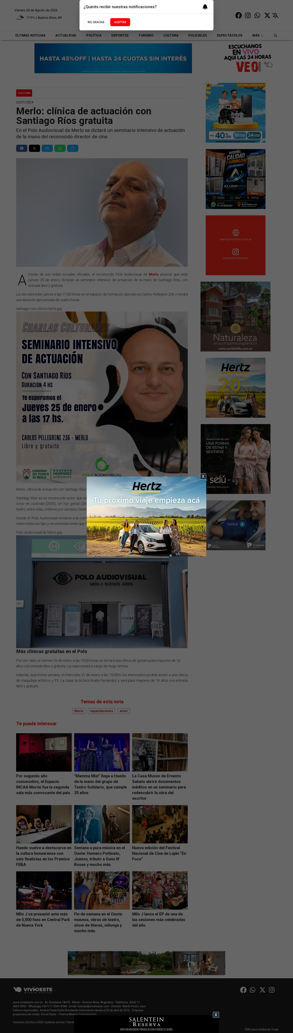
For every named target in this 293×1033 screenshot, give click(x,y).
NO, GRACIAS (96, 22)
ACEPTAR (120, 22)
